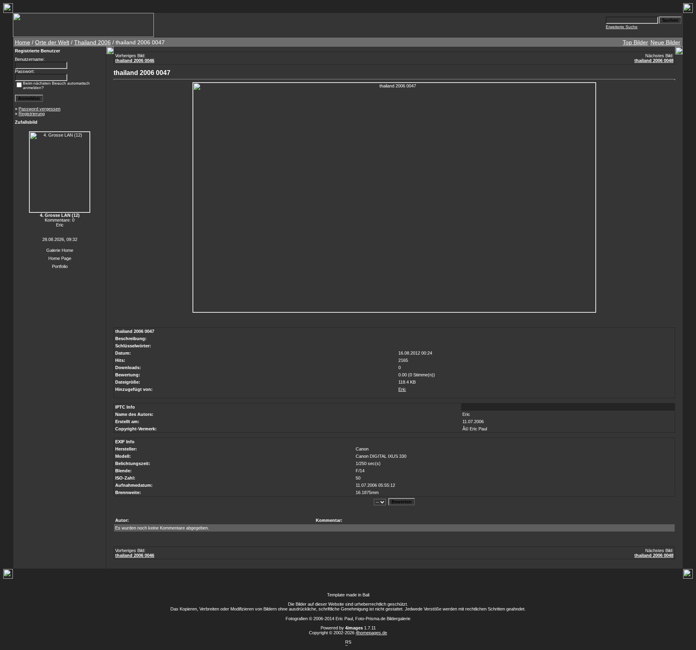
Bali (365, 594)
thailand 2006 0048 (653, 60)
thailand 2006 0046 (134, 60)
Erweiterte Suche (622, 27)
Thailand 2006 (92, 42)
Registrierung (32, 113)
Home (22, 42)
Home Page (59, 258)
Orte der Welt (52, 42)
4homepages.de (371, 632)
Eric (402, 389)
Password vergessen (39, 108)
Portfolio (60, 266)
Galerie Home (59, 250)
